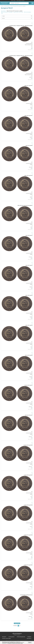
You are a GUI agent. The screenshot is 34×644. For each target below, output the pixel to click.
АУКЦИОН (4, 636)
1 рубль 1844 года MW (28, 145)
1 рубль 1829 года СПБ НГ (28, 115)
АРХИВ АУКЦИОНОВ (21, 636)
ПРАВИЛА (29, 636)
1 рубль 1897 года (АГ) (28, 265)
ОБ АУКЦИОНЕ (11, 636)
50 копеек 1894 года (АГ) (28, 385)
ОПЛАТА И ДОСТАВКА (6, 638)
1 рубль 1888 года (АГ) (28, 235)
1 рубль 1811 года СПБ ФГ (28, 85)
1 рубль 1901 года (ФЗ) (28, 325)
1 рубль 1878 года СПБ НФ (28, 175)
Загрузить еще (17, 623)
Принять (30, 642)
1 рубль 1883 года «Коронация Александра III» (24, 205)
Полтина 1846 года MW (28, 355)
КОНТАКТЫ (29, 638)
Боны (2, 13)
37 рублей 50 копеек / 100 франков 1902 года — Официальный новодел (20, 25)
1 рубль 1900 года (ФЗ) (28, 295)
